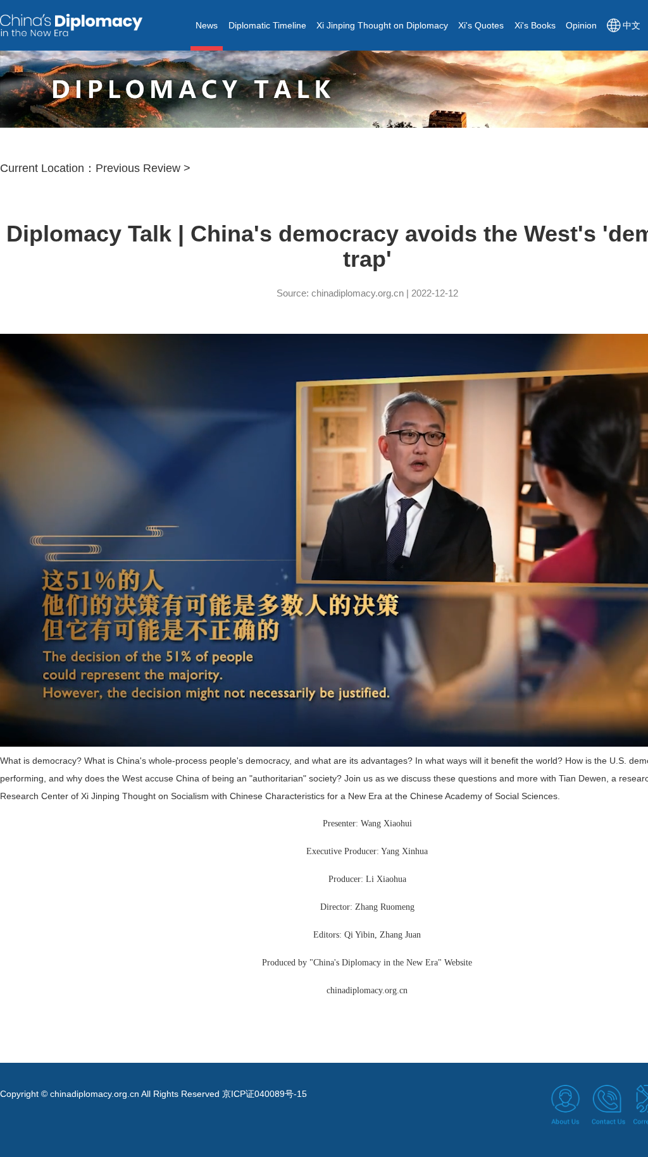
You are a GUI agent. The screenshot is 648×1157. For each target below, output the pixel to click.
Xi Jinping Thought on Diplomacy (382, 25)
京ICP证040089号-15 (264, 1094)
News (207, 25)
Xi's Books (535, 25)
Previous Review (138, 168)
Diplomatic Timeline (267, 25)
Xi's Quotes (481, 25)
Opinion (581, 25)
